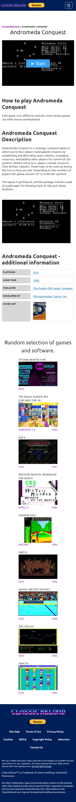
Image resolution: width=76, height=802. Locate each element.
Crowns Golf (27, 515)
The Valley (26, 626)
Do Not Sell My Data (41, 766)
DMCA (22, 739)
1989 (54, 618)
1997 (54, 466)
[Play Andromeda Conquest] (38, 85)
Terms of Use (33, 731)
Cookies (8, 739)
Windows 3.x (27, 429)
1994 (54, 429)
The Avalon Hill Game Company (53, 288)
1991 (54, 581)
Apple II (23, 507)
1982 (36, 280)
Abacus (23, 663)
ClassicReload (10, 26)
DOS (36, 272)
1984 (54, 544)
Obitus (23, 552)
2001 (54, 655)
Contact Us (36, 747)
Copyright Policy (42, 739)
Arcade (24, 544)
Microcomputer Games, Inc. (50, 296)
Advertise (63, 739)
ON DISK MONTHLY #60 (32, 359)
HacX (22, 437)
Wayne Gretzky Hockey (34, 589)
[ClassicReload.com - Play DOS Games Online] (13, 5)
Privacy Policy (55, 731)
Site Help (14, 731)
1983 (54, 507)
